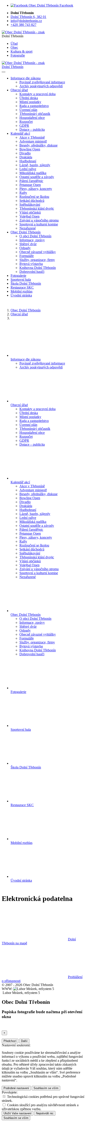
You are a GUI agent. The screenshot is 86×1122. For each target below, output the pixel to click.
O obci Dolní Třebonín (35, 236)
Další (24, 1041)
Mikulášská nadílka (32, 173)
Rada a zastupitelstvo (34, 106)
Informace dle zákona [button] (26, 78)
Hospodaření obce (32, 118)
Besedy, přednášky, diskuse (38, 145)
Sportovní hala (21, 279)
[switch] (4, 1096)
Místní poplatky (30, 102)
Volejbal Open (29, 216)
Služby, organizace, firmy (37, 260)
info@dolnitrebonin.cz (26, 21)
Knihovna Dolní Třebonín (37, 268)
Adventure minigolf (33, 141)
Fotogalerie (18, 275)
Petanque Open (30, 185)
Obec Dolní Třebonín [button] (26, 232)
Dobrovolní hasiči (31, 271)
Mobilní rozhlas (21, 291)
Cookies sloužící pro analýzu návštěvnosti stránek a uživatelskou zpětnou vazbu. (40, 1107)
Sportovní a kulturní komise (38, 224)
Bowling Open (29, 149)
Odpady (25, 248)
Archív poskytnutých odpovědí (41, 86)
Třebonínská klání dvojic (36, 208)
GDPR (24, 125)
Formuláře (26, 256)
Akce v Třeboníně (32, 137)
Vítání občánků (30, 212)
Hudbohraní (27, 161)
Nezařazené (27, 228)
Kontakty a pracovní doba (37, 94)
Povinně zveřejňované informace (42, 82)
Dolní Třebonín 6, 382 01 (28, 17)
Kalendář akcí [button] (20, 133)
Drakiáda (25, 157)
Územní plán (28, 110)
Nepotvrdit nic (45, 1113)
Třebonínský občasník (34, 114)
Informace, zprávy (32, 240)
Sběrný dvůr (28, 244)
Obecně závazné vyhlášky (37, 252)
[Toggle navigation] (3, 72)
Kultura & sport (21, 51)
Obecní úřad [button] (19, 90)
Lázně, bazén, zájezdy (34, 165)
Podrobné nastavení (16, 1088)
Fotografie (18, 55)
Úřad (14, 43)
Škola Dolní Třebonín (26, 283)
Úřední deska (28, 98)
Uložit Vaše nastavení (18, 1113)
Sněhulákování (29, 204)
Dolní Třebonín (12, 67)
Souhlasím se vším (46, 1088)
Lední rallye (27, 169)
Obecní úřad (19, 314)
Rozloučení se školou (34, 196)
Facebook (66, 5)
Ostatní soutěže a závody (36, 177)
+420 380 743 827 (23, 25)
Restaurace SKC (22, 287)
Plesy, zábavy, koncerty (35, 189)
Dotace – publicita (32, 129)
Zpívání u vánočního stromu (39, 220)
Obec (14, 47)
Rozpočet (26, 121)
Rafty (23, 193)
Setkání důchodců (31, 200)
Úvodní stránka (21, 295)
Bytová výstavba (31, 264)
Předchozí (10, 1041)
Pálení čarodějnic (31, 181)
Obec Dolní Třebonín (26, 310)
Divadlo (25, 153)
